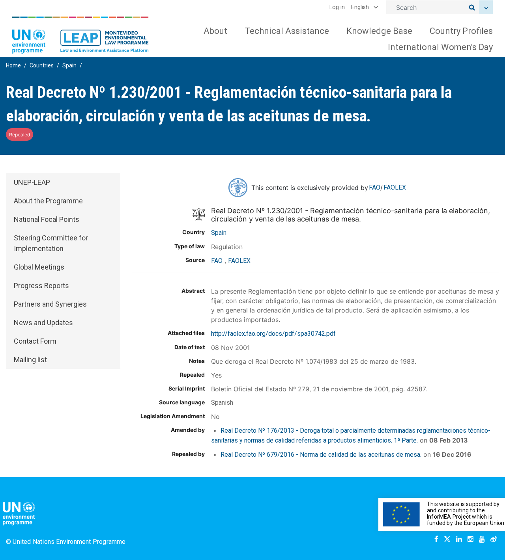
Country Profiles (461, 31)
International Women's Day (440, 47)
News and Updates (43, 322)
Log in (337, 7)
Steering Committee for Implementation (51, 243)
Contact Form (35, 341)
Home (13, 65)
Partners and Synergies (50, 304)
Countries (42, 65)
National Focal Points (46, 219)
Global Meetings (39, 267)
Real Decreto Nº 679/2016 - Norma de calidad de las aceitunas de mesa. (321, 454)
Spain (69, 65)
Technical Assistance (287, 31)
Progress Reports (41, 285)
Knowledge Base (379, 31)
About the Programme (48, 201)
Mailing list (30, 359)
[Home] (80, 35)
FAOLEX (394, 187)
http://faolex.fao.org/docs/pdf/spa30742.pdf (273, 333)
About (215, 31)
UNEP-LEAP (32, 182)
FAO (374, 187)
